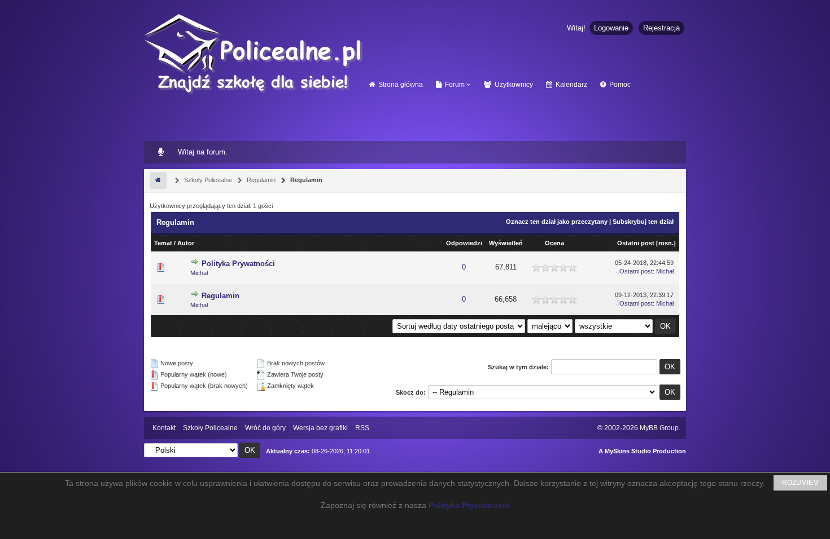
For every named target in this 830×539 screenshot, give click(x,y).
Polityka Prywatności (238, 263)
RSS (362, 428)
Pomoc (619, 85)
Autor (185, 243)
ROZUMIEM (800, 483)
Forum (454, 85)
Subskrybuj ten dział (643, 221)
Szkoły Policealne (207, 179)
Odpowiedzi (464, 243)
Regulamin (260, 179)
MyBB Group (659, 428)
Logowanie (611, 28)
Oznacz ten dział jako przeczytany (557, 221)
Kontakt (164, 428)
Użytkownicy (513, 85)
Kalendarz (570, 85)
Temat (163, 243)
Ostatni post (635, 243)
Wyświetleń (506, 243)
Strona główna (400, 85)
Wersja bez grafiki (320, 428)
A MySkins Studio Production (642, 451)
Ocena (554, 243)
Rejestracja (661, 28)
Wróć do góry (265, 428)
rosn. (666, 243)
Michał (199, 273)
